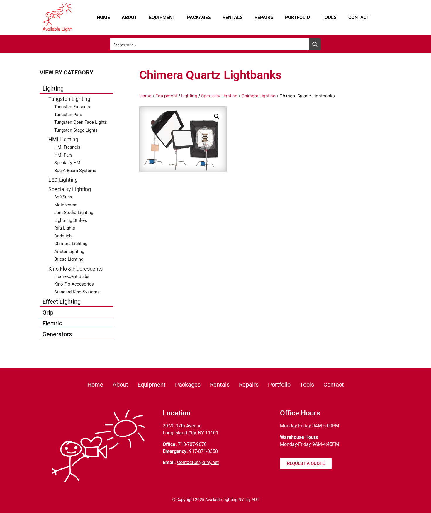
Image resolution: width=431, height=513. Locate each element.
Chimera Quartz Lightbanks (210, 75)
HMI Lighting (63, 139)
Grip (48, 312)
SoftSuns (63, 197)
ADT (255, 499)
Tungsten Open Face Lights (80, 122)
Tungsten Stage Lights (76, 130)
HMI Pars (63, 155)
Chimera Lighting (70, 243)
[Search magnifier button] (315, 44)
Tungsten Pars (68, 114)
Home (103, 17)
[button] (216, 116)
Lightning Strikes (70, 220)
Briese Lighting (68, 259)
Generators (57, 334)
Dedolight (63, 236)
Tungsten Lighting (69, 99)
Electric (52, 323)
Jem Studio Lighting (73, 212)
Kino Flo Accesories (74, 284)
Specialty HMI (68, 162)
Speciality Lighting (69, 189)
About (129, 17)
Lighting (53, 88)
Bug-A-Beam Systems (75, 170)
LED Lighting (63, 180)
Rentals (233, 17)
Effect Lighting (62, 301)
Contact (358, 17)
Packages (199, 17)
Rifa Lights (64, 228)
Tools (329, 17)
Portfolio (297, 17)
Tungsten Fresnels (72, 106)
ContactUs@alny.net (198, 462)
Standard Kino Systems (77, 292)
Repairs (263, 17)
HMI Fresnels (67, 147)
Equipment (162, 17)
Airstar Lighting (69, 251)
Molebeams (65, 205)
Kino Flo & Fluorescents (75, 269)
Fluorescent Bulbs (71, 276)
